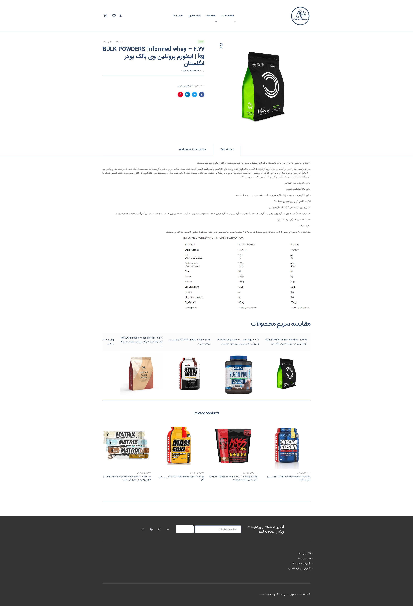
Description (227, 150)
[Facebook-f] (168, 529)
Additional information (192, 150)
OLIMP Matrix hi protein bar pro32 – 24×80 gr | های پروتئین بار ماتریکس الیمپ (127, 478)
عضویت (186, 529)
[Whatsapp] (143, 529)
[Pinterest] (151, 529)
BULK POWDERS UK (190, 70)
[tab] (227, 149)
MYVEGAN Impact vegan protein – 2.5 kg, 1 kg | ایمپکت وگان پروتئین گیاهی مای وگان (141, 341)
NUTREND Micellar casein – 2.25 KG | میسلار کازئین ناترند (288, 478)
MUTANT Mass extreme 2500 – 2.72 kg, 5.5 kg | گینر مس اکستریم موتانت (233, 478)
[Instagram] (160, 529)
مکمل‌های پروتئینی (186, 85)
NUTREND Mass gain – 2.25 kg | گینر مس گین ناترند (181, 478)
